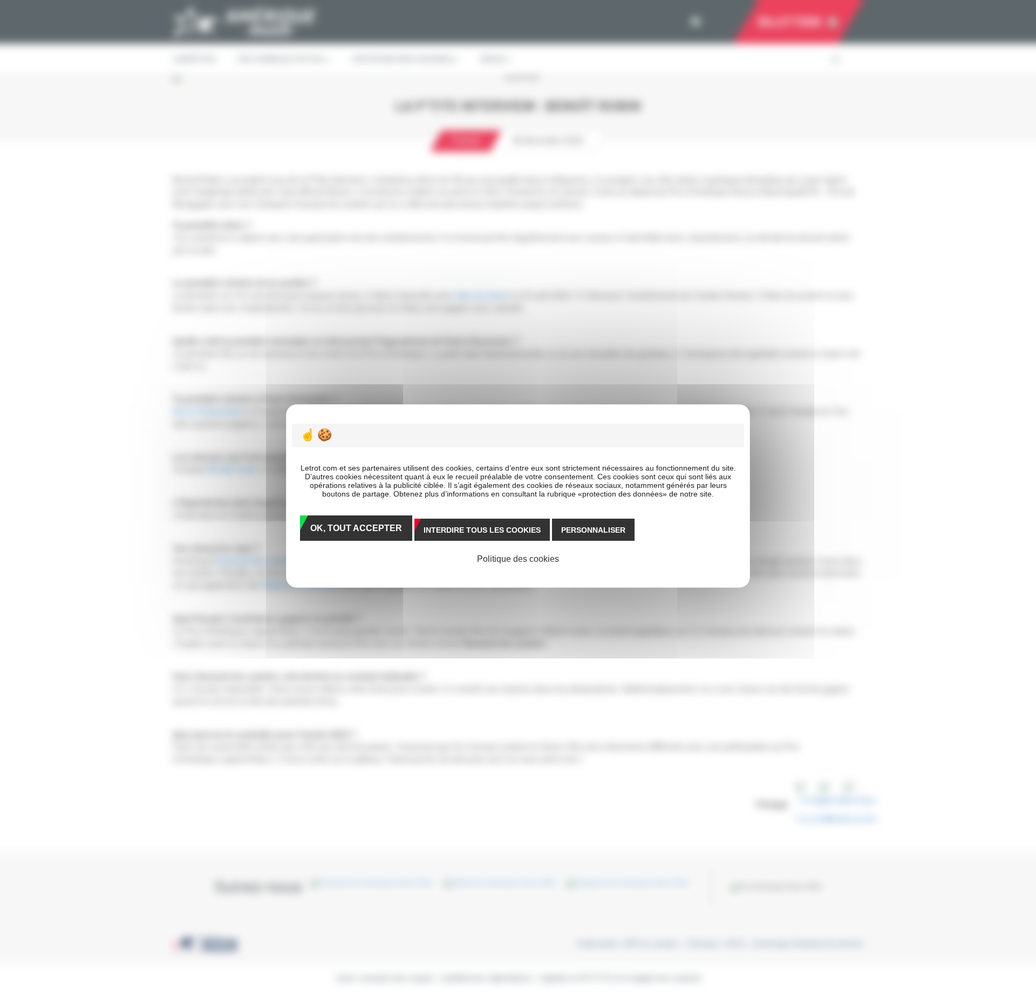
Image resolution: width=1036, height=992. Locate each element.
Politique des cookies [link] (518, 558)
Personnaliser (593, 530)
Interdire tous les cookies (482, 530)
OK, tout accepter (356, 528)
